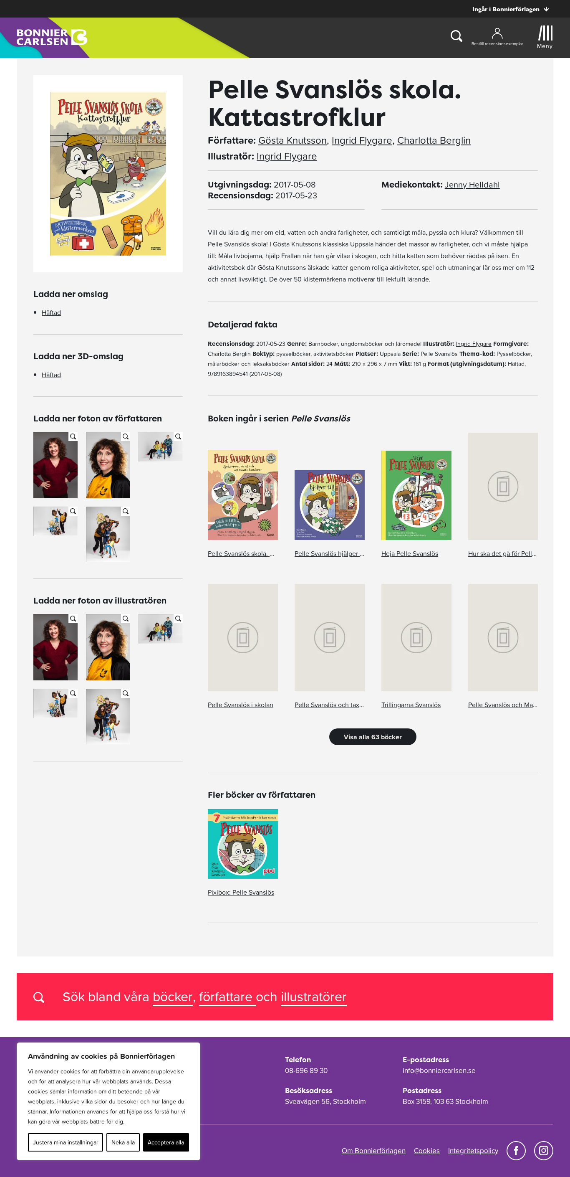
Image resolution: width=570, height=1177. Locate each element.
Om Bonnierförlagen (374, 1150)
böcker (173, 996)
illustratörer (314, 996)
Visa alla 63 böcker (373, 737)
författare (227, 996)
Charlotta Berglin (434, 140)
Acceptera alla (166, 1142)
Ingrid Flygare (362, 140)
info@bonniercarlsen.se (439, 1070)
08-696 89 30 (306, 1070)
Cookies (427, 1150)
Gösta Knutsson (292, 140)
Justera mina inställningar (65, 1142)
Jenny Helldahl (472, 184)
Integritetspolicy (473, 1150)
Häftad (51, 312)
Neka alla (123, 1142)
